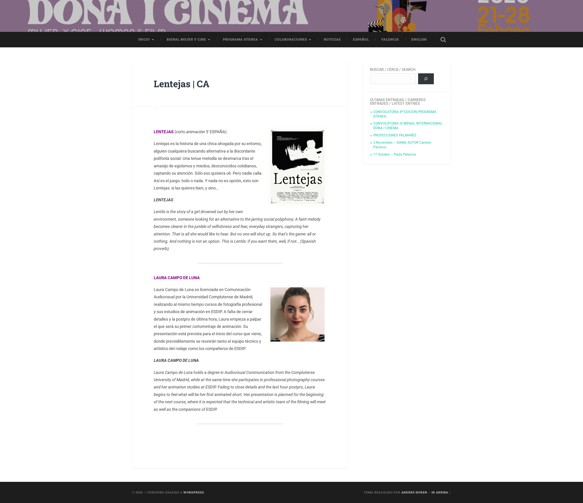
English (419, 39)
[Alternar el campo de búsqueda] (443, 39)
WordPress (193, 492)
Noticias (332, 39)
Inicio (144, 39)
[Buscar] (426, 78)
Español (361, 39)
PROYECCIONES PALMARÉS (394, 135)
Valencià (390, 39)
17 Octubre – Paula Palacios (394, 154)
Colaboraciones (291, 39)
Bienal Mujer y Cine (186, 39)
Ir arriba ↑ (441, 492)
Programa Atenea (240, 39)
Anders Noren (414, 492)
